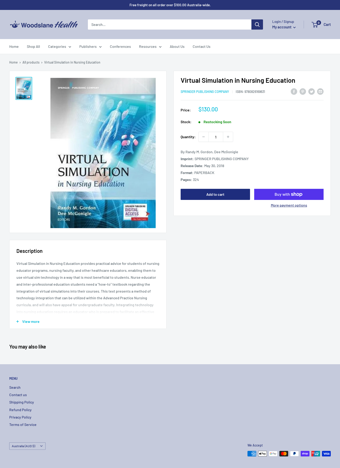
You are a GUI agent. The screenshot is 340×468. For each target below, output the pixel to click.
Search (15, 387)
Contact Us (201, 46)
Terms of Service (23, 424)
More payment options (289, 205)
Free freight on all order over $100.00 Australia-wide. (170, 5)
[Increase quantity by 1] (228, 137)
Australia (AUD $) (23, 446)
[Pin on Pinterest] (303, 91)
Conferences (120, 46)
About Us (177, 46)
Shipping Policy (21, 402)
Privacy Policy (20, 417)
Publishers (88, 46)
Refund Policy (20, 409)
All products (31, 62)
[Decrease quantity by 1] (203, 137)
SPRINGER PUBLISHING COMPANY (205, 92)
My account (282, 26)
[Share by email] (320, 91)
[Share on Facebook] (294, 91)
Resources (148, 46)
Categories (57, 46)
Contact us (18, 394)
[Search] (257, 24)
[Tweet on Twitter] (311, 91)
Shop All (33, 46)
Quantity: (188, 137)
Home (14, 46)
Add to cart (215, 194)
